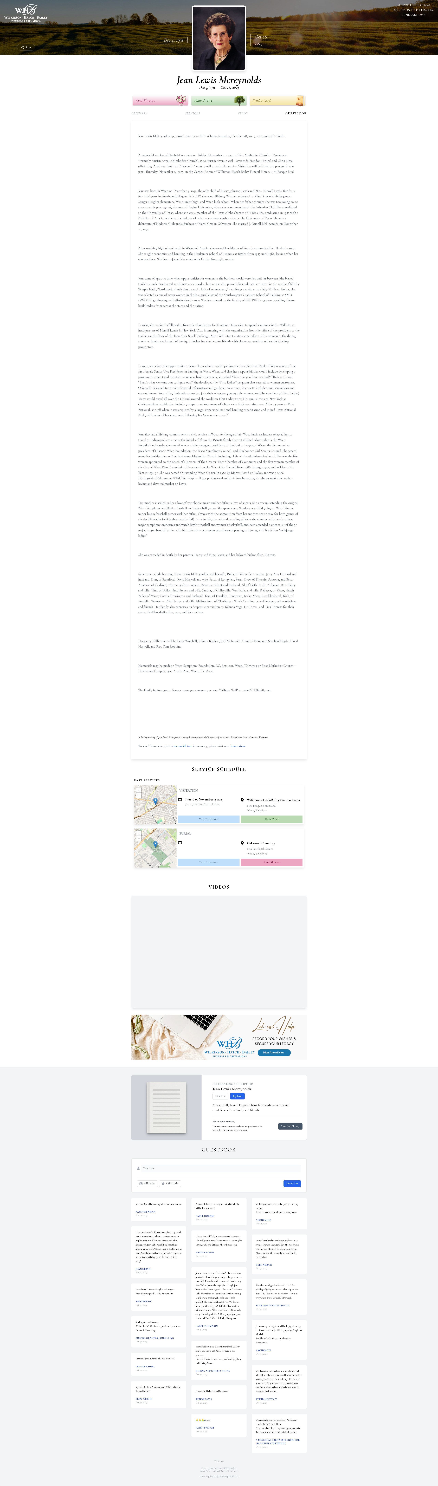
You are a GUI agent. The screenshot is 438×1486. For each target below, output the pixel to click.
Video (243, 113)
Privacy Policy (211, 1471)
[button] (155, 801)
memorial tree (183, 746)
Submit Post (292, 1183)
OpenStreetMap (222, 1476)
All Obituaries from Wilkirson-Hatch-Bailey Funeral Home (413, 10)
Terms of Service (226, 1471)
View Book (220, 1096)
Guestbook (296, 113)
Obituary (139, 113)
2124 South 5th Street (260, 849)
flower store (238, 746)
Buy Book (237, 1096)
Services (192, 113)
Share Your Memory (290, 1126)
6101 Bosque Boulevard (261, 805)
